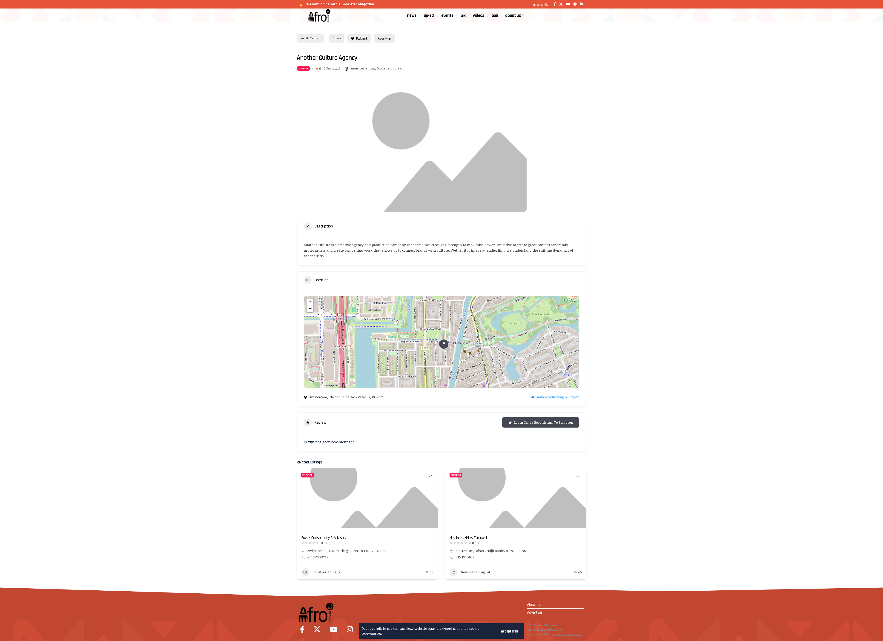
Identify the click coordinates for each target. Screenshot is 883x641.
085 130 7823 (465, 557)
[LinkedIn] (581, 4)
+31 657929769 (317, 557)
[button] (510, 631)
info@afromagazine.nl (567, 634)
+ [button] (310, 302)
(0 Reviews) (331, 68)
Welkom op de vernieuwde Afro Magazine (340, 4)
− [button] (310, 309)
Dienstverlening (362, 68)
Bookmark (361, 38)
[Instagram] (575, 4)
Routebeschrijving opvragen (557, 397)
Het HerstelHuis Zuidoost (468, 537)
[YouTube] (568, 4)
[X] (561, 4)
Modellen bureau (390, 68)
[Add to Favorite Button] (430, 476)
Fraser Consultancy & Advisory (323, 537)
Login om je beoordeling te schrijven (543, 422)
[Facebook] (555, 4)
